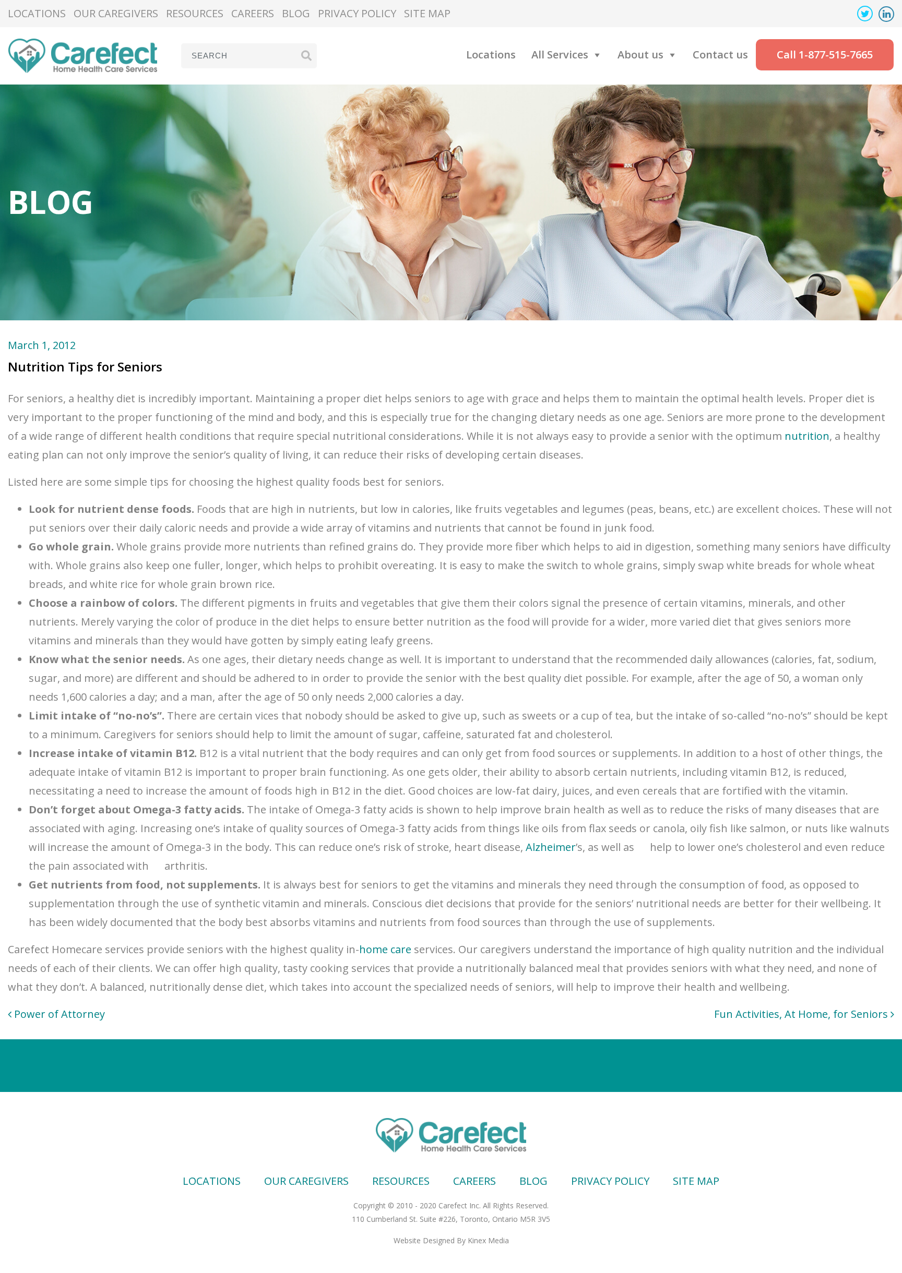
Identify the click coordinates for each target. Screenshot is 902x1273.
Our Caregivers (116, 13)
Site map (427, 13)
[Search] (306, 55)
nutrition (807, 436)
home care (385, 949)
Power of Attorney (58, 1014)
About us (640, 54)
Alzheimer (551, 847)
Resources (194, 13)
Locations (37, 13)
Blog (296, 13)
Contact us (720, 54)
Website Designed (424, 1240)
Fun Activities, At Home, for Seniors (802, 1014)
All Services (559, 54)
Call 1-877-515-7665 (825, 54)
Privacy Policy (357, 13)
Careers (252, 13)
